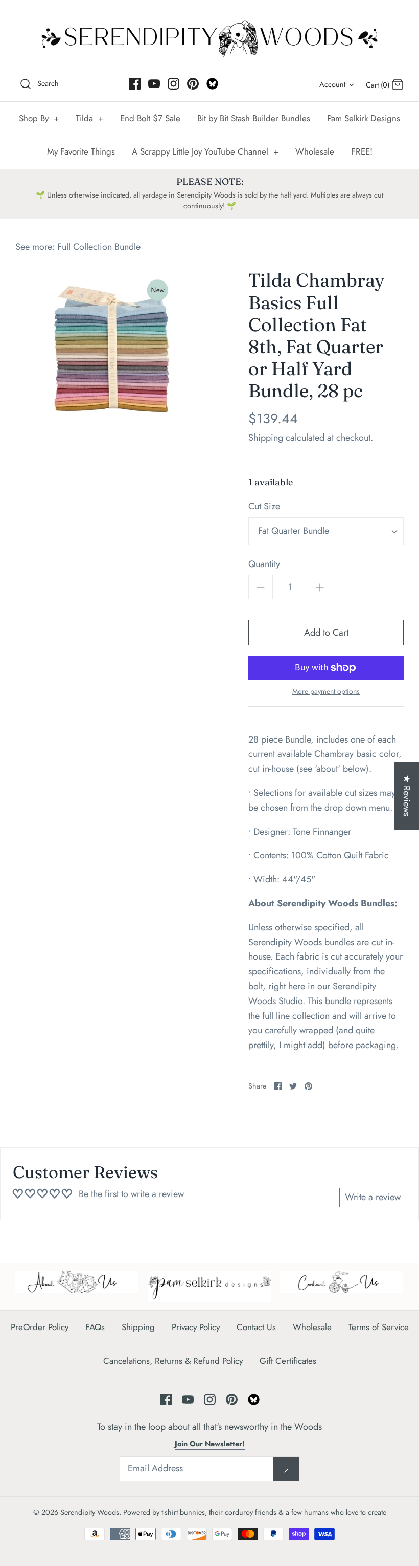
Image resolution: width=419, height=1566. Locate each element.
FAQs (95, 1327)
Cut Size (264, 506)
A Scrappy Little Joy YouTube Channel (205, 151)
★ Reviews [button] (406, 795)
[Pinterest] (193, 84)
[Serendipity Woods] (209, 36)
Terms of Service (378, 1327)
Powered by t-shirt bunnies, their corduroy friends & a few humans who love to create (254, 1512)
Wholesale (314, 151)
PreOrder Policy (39, 1327)
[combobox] (326, 531)
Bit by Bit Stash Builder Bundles (253, 118)
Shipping (265, 437)
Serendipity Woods (89, 1512)
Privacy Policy (196, 1327)
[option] (112, 345)
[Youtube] (154, 84)
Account (332, 84)
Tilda (89, 118)
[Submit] (286, 1469)
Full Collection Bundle (99, 246)
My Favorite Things (81, 151)
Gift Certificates (288, 1361)
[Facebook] (135, 84)
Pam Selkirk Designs (363, 118)
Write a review (373, 1197)
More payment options (326, 691)
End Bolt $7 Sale (150, 118)
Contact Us (256, 1327)
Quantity (264, 564)
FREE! (362, 151)
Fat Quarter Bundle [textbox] (293, 531)
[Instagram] (173, 84)
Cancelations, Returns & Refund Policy (173, 1361)
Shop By (39, 118)
